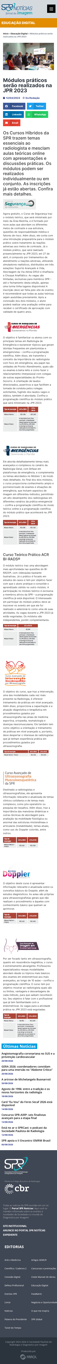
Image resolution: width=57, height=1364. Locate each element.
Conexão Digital (12, 1276)
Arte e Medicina (13, 1260)
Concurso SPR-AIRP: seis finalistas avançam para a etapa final (24, 1116)
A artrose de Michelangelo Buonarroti (26, 1079)
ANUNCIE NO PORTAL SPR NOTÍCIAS (24, 1230)
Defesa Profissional (14, 1285)
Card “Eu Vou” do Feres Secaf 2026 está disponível (27, 1103)
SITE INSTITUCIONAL (15, 1226)
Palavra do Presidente (16, 1319)
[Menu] (51, 9)
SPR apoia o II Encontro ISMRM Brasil (26, 1140)
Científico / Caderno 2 (15, 1268)
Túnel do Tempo (13, 1327)
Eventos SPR (11, 1293)
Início (6, 33)
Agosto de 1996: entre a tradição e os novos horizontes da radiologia (26, 1090)
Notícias (9, 1310)
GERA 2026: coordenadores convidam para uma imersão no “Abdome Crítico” (27, 1068)
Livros (7, 1302)
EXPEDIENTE (10, 1234)
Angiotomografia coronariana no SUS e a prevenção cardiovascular (28, 1055)
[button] (14, 106)
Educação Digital (19, 33)
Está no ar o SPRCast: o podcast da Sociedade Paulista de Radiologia (24, 1129)
